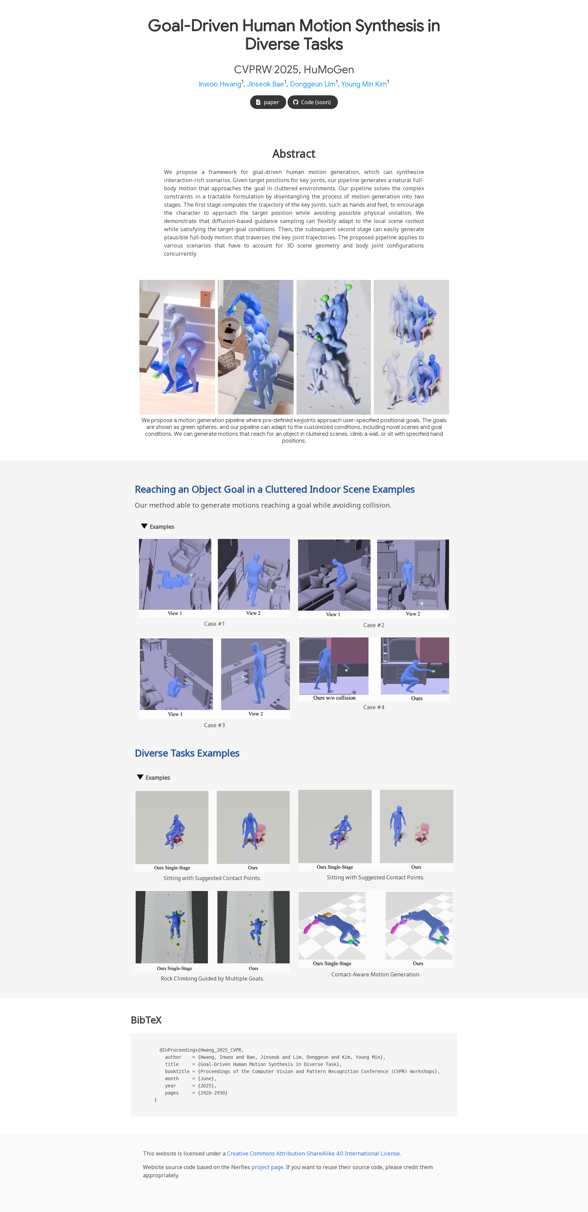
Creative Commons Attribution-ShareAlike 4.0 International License (313, 1153)
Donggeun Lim (313, 84)
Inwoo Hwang (220, 84)
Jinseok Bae (265, 84)
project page (267, 1167)
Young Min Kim (364, 84)
